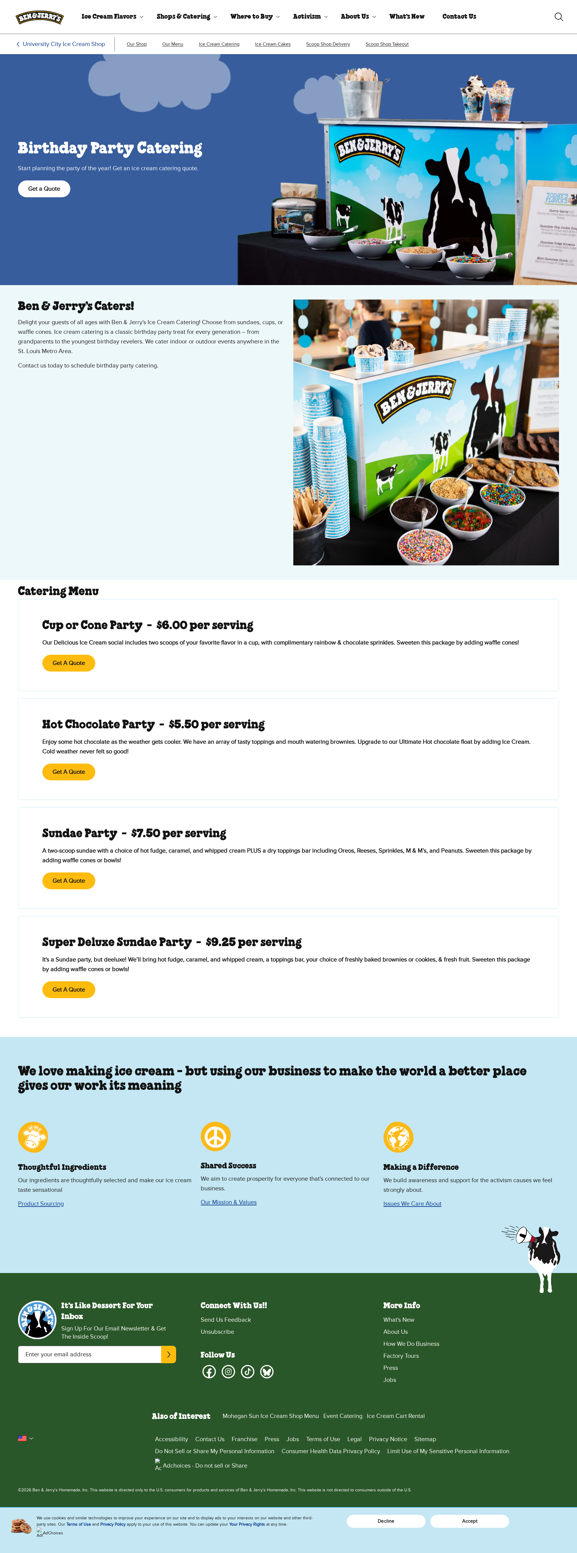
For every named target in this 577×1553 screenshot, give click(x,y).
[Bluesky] (266, 1371)
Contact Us (459, 17)
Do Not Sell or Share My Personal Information (214, 1451)
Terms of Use (323, 1439)
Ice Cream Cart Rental (396, 1416)
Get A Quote (69, 663)
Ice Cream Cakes (273, 44)
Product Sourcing (41, 1203)
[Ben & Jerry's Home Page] (39, 16)
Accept (470, 1521)
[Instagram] (228, 1371)
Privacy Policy (113, 1524)
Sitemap (425, 1439)
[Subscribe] (168, 1354)
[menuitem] (110, 17)
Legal (354, 1439)
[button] (25, 1438)
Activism (307, 17)
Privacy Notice (388, 1439)
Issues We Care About (412, 1203)
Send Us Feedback (226, 1320)
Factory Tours (401, 1356)
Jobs (389, 1380)
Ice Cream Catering (219, 44)
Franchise (245, 1439)
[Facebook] (209, 1371)
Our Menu (172, 44)
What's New (407, 17)
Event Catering (342, 1416)
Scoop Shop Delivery (328, 44)
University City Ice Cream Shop (64, 44)
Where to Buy (251, 17)
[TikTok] (247, 1371)
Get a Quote (44, 188)
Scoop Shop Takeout (387, 44)
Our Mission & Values (229, 1202)
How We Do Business (411, 1344)
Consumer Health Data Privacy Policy (331, 1451)
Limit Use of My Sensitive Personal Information (448, 1451)
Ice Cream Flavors (109, 17)
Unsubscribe (217, 1332)
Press (390, 1368)
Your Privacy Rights (247, 1524)
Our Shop (137, 44)
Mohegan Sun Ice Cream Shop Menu (271, 1416)
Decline (386, 1521)
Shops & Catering (183, 17)
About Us (355, 17)
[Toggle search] (559, 16)
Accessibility (171, 1439)
